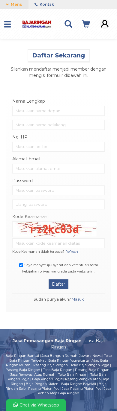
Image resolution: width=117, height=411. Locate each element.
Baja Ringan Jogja (47, 379)
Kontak (46, 4)
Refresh (71, 251)
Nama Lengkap (28, 101)
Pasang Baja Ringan (50, 365)
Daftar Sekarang (58, 55)
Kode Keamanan (29, 216)
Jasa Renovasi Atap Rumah (33, 374)
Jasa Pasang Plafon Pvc (81, 388)
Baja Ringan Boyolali (78, 384)
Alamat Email (26, 159)
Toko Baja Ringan (57, 370)
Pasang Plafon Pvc (43, 388)
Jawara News (90, 356)
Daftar (58, 284)
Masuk (78, 299)
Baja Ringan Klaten (42, 384)
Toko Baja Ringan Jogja (89, 365)
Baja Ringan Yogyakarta (68, 360)
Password (22, 180)
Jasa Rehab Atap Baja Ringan (74, 390)
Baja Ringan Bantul (22, 356)
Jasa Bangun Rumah (59, 356)
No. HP (20, 137)
